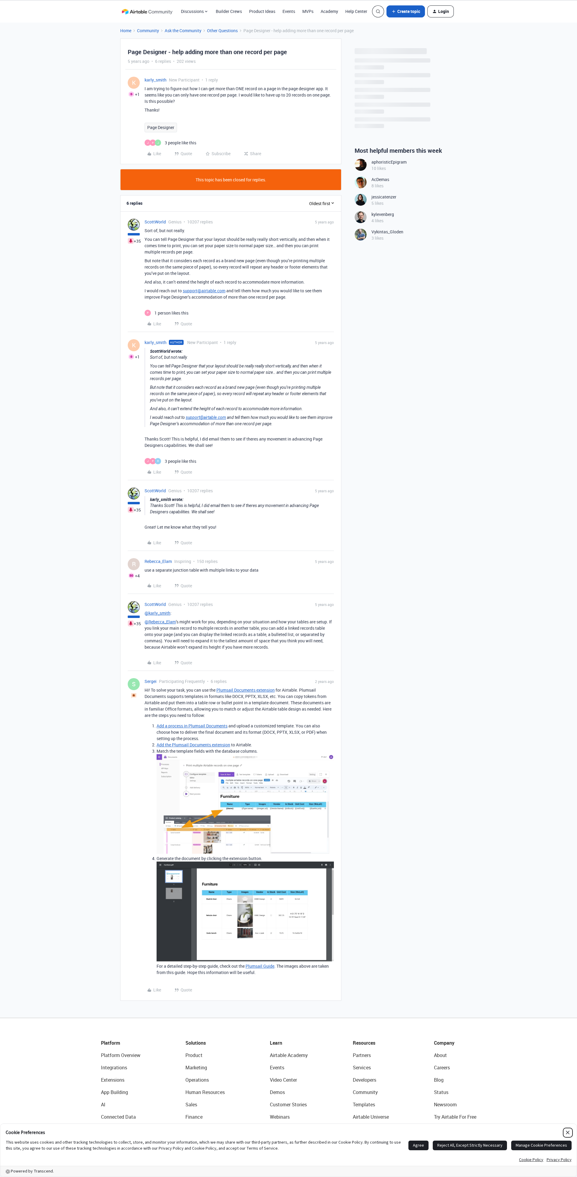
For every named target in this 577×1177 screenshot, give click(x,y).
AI (103, 1104)
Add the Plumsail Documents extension (193, 745)
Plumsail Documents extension (245, 690)
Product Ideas (262, 11)
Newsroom (445, 1104)
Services (362, 1067)
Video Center (283, 1080)
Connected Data (118, 1117)
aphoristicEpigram (389, 162)
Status (441, 1092)
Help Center (356, 11)
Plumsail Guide (260, 966)
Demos (277, 1092)
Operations (197, 1080)
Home (125, 30)
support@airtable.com (204, 290)
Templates (364, 1104)
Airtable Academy (289, 1055)
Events (288, 11)
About (440, 1055)
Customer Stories (288, 1104)
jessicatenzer (383, 197)
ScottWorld (155, 222)
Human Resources (205, 1092)
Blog (439, 1080)
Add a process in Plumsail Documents (192, 726)
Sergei (151, 681)
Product (194, 1055)
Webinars (280, 1117)
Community (148, 30)
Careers (442, 1067)
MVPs (307, 11)
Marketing (196, 1067)
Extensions (112, 1080)
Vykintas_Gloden (387, 232)
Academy (329, 11)
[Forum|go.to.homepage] (147, 11)
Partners (362, 1055)
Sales (191, 1104)
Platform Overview (120, 1055)
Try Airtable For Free (455, 1117)
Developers (364, 1080)
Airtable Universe (371, 1117)
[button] (405, 11)
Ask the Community (183, 30)
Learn (276, 1043)
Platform (110, 1043)
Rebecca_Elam (158, 561)
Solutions (195, 1043)
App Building (114, 1092)
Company (444, 1043)
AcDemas (380, 179)
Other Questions (222, 30)
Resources (364, 1043)
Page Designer (160, 127)
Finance (194, 1117)
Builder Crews (229, 11)
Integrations (114, 1067)
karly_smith (155, 80)
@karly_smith (157, 613)
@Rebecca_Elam (160, 622)
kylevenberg (382, 214)
